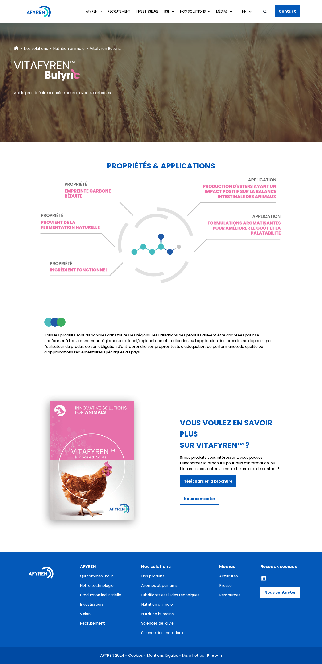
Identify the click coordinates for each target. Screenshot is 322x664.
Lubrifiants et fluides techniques (170, 595)
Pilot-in (214, 655)
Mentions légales (162, 655)
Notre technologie (97, 585)
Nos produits (152, 576)
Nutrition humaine (157, 614)
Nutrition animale (69, 48)
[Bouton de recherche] (265, 11)
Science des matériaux (162, 632)
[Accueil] (41, 11)
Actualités (228, 576)
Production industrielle (100, 595)
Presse (225, 585)
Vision (85, 614)
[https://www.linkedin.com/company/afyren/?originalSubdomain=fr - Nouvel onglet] (263, 578)
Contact (287, 11)
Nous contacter (280, 592)
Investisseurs (147, 11)
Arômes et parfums (159, 585)
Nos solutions (36, 48)
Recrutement (119, 11)
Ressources (229, 595)
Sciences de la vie (157, 623)
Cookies (135, 655)
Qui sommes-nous (97, 576)
